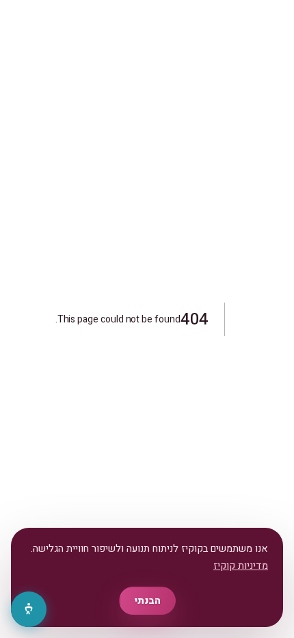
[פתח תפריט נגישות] (28, 609)
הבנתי (147, 601)
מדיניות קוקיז (240, 566)
